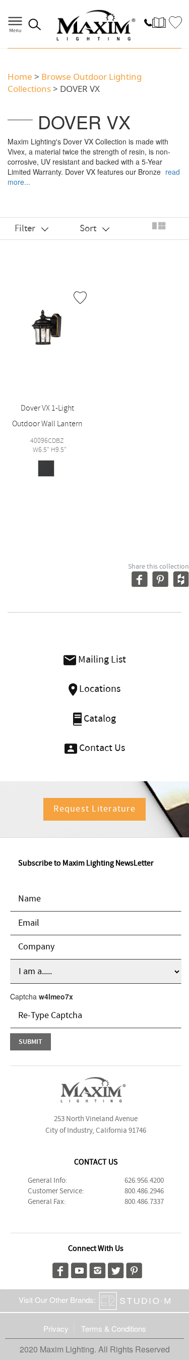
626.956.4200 (144, 1181)
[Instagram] (97, 1269)
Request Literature (94, 809)
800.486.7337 (144, 1202)
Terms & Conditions (113, 1328)
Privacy (56, 1328)
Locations (98, 689)
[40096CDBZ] (47, 329)
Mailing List (101, 660)
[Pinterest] (134, 1269)
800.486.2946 (144, 1191)
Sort (89, 228)
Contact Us (101, 748)
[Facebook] (60, 1269)
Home (20, 76)
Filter (26, 228)
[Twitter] (116, 1269)
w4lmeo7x (56, 996)
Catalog (99, 719)
